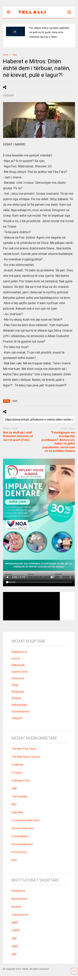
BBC (14, 804)
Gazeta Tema (20, 671)
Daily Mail (17, 812)
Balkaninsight (20, 704)
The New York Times (24, 748)
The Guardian (20, 796)
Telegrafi (17, 718)
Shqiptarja (18, 691)
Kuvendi (16, 906)
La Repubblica (20, 836)
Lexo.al (16, 658)
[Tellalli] (30, 15)
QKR (14, 938)
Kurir (14, 860)
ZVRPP (16, 930)
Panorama (18, 678)
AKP (14, 954)
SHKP (15, 946)
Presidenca (18, 890)
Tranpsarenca (20, 914)
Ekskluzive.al (19, 651)
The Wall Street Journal (26, 756)
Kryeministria (19, 898)
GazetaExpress (21, 711)
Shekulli (16, 698)
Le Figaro (17, 772)
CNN (14, 788)
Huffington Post (21, 780)
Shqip (15, 684)
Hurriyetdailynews (22, 844)
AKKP (15, 922)
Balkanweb (18, 665)
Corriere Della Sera (23, 828)
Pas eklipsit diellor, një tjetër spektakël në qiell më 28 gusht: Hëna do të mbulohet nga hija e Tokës (49, 32)
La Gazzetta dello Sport (26, 820)
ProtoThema (19, 852)
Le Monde (17, 764)
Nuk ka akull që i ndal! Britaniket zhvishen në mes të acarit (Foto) (18, 436)
